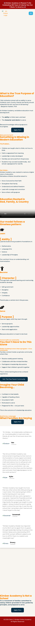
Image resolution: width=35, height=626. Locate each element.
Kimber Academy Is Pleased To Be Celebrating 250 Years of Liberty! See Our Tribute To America (17, 5)
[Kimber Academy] (5, 13)
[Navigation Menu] (31, 13)
